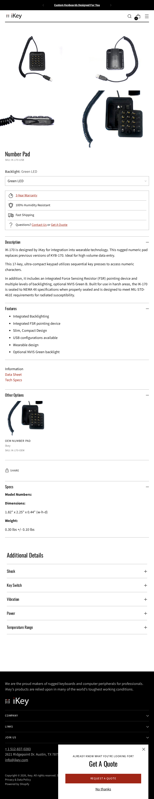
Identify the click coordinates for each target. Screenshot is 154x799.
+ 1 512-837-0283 (18, 749)
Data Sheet (13, 374)
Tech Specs (13, 380)
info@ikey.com (16, 760)
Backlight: (21, 171)
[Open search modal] (130, 16)
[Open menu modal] (147, 16)
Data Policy (24, 780)
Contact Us (39, 224)
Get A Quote (59, 224)
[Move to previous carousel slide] (136, 657)
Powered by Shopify (17, 784)
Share (14, 470)
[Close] (144, 749)
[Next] (110, 5)
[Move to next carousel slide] (145, 657)
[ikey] (14, 16)
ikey (29, 775)
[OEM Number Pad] (28, 418)
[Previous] (43, 5)
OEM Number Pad (18, 441)
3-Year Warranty (26, 195)
